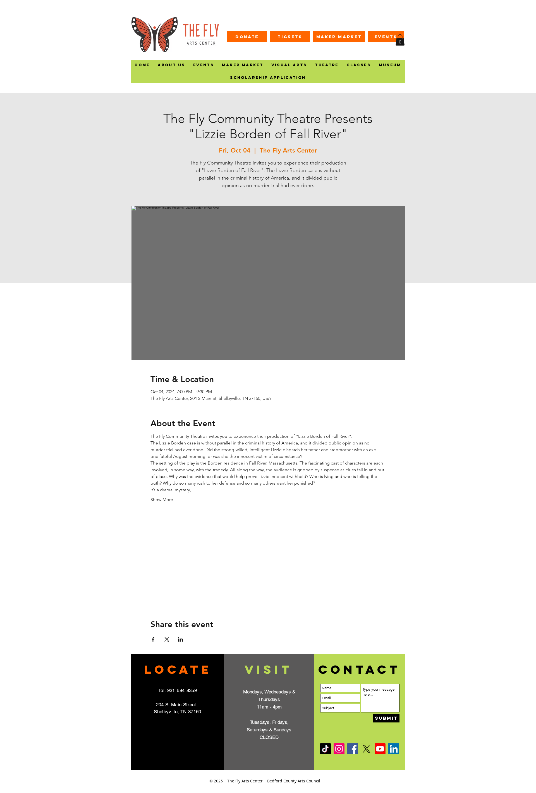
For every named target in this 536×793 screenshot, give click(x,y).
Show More (161, 499)
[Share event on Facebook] (153, 639)
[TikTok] (325, 748)
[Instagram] (339, 748)
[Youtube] (380, 748)
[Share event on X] (166, 639)
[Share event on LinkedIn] (180, 639)
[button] (400, 40)
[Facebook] (352, 748)
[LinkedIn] (393, 748)
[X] (366, 748)
